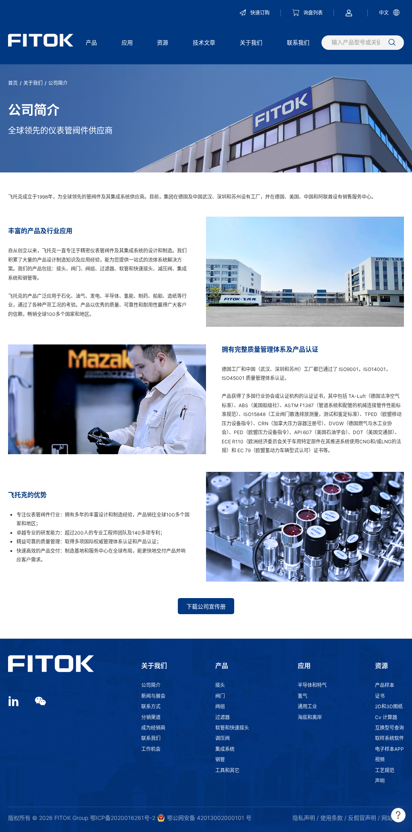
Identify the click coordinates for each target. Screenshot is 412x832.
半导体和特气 (312, 685)
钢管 (220, 759)
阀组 (220, 706)
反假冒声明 (362, 817)
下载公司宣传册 (206, 606)
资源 (162, 42)
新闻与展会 (153, 696)
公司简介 (151, 685)
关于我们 (251, 42)
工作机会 (151, 749)
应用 (127, 42)
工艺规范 (384, 770)
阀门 (220, 696)
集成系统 (225, 749)
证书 (380, 696)
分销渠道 (151, 717)
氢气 (302, 696)
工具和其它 (227, 770)
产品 (91, 42)
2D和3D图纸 (389, 706)
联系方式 (151, 706)
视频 (380, 759)
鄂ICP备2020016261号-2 (122, 817)
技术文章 (204, 42)
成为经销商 (153, 728)
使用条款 (331, 817)
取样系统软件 (389, 738)
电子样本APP (389, 749)
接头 (220, 685)
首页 (13, 83)
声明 (380, 781)
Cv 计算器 (386, 717)
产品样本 (384, 685)
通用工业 (307, 706)
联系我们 (298, 42)
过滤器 (222, 717)
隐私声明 (304, 817)
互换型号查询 (389, 728)
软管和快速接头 (232, 728)
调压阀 (222, 738)
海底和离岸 (310, 717)
